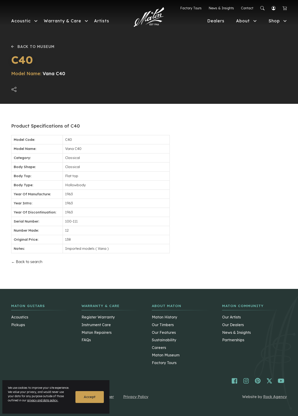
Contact (247, 8)
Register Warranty (98, 317)
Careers (159, 347)
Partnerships (233, 340)
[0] (285, 8)
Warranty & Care (62, 21)
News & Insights (221, 8)
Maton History (164, 317)
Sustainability (164, 340)
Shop (274, 21)
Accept (89, 397)
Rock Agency (275, 396)
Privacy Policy (135, 396)
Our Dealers (233, 324)
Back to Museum (35, 46)
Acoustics (19, 317)
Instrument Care (96, 324)
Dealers (215, 21)
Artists (101, 21)
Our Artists (231, 317)
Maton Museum (165, 355)
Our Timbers (163, 324)
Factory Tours (191, 8)
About (243, 21)
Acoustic (21, 21)
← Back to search (26, 261)
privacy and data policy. (42, 400)
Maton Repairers (96, 332)
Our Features (164, 332)
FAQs (86, 340)
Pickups (18, 324)
